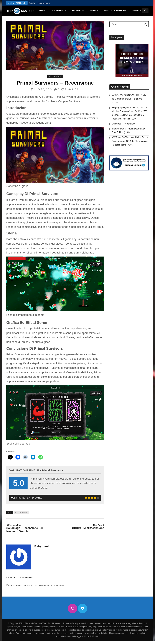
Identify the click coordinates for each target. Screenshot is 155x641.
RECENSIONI (78, 10)
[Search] (146, 24)
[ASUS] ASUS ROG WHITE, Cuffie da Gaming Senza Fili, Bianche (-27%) (129, 99)
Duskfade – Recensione (123, 123)
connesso (27, 585)
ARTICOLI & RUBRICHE (115, 10)
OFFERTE (136, 10)
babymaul (41, 546)
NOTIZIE (94, 10)
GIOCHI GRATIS (58, 10)
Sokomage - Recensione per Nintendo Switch (24, 528)
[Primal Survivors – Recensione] (55, 45)
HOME (42, 10)
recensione (21, 512)
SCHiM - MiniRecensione (88, 527)
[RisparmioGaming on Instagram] (72, 608)
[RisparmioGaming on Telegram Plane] (82, 608)
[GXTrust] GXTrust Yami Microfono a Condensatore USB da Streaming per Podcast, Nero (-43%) (130, 141)
